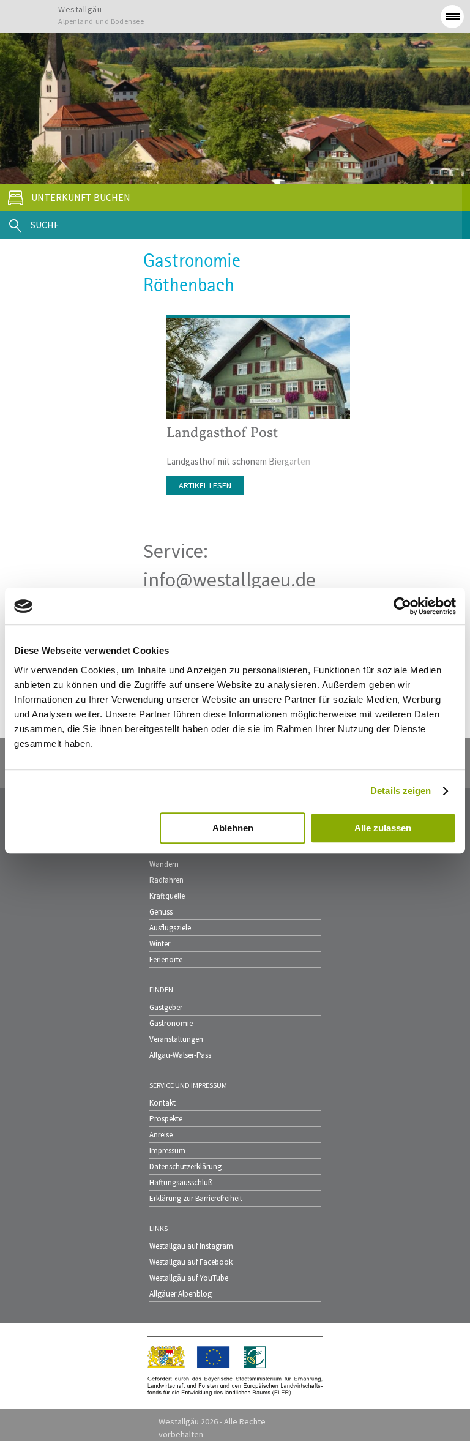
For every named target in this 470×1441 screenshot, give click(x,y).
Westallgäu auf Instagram (191, 1246)
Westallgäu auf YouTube (188, 1278)
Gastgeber (165, 1007)
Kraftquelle (167, 896)
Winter (159, 943)
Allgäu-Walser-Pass (180, 1055)
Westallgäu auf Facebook (191, 1262)
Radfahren (166, 880)
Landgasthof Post (222, 433)
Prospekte (165, 1119)
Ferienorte (165, 959)
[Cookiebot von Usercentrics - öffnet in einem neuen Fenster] (402, 606)
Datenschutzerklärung (185, 1166)
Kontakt (162, 1103)
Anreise (161, 1134)
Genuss (161, 912)
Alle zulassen (382, 828)
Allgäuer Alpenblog (180, 1294)
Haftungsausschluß (180, 1182)
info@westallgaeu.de (229, 579)
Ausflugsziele (170, 928)
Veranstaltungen (176, 1039)
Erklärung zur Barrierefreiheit (195, 1198)
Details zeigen (400, 790)
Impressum (167, 1150)
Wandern (164, 864)
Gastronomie (171, 1023)
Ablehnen (232, 828)
